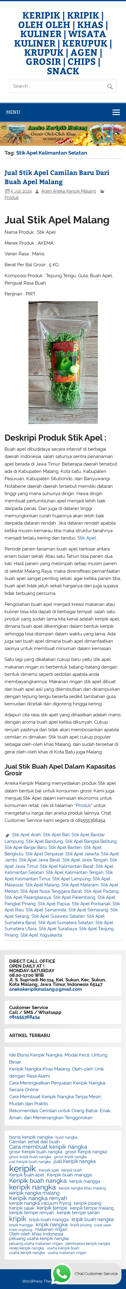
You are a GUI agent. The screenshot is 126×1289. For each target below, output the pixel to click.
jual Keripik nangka (75, 1161)
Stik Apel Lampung (71, 878)
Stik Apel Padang (101, 891)
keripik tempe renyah (31, 1212)
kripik (17, 1218)
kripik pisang (80, 1225)
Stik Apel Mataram (79, 884)
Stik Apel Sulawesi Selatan (58, 916)
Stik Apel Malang (42, 884)
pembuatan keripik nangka (87, 1243)
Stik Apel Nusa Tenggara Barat (51, 891)
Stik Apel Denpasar (44, 853)
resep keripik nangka (26, 1248)
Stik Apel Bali (56, 834)
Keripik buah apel (26, 1175)
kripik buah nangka (93, 1219)
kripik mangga (21, 1225)
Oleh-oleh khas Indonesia (36, 1234)
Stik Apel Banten (65, 847)
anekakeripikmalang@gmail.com (45, 989)
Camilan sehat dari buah (34, 1142)
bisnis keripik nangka (31, 1137)
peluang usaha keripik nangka (39, 1239)
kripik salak (102, 1225)
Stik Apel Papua (54, 903)
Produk (12, 197)
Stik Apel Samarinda (46, 909)
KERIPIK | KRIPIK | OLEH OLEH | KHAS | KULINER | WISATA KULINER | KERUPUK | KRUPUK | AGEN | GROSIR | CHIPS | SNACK (63, 42)
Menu (13, 112)
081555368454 (24, 1017)
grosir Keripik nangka (86, 1152)
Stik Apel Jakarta (82, 853)
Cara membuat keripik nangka (48, 1147)
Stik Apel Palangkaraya (28, 897)
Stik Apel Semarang (88, 909)
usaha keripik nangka (27, 1253)
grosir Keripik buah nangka (35, 1152)
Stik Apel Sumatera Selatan (65, 922)
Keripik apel (49, 1170)
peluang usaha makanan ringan (36, 1243)
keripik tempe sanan (78, 1212)
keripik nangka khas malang (82, 1188)
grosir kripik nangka (70, 1157)
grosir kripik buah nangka (30, 1157)
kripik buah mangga (49, 1220)
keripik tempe (52, 1208)
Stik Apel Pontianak (91, 903)
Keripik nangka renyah (38, 1198)
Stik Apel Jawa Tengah (85, 860)
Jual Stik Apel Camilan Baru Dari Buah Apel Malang (57, 177)
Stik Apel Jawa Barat (39, 860)
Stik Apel (86, 538)
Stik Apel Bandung (44, 841)
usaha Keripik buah (63, 1248)
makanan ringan (51, 1230)
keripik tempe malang (92, 1208)
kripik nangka (52, 1224)
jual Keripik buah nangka (30, 1162)
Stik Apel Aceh (26, 834)
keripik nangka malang (34, 1193)
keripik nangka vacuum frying (40, 1203)
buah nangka (66, 1137)
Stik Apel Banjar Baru (25, 847)
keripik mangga (84, 1181)
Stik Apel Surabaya (58, 928)
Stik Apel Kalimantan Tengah (74, 872)
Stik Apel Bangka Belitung (91, 841)
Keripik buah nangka (38, 1181)
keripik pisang (88, 1203)
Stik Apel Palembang (74, 897)
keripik (22, 1168)
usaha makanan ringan (67, 1253)
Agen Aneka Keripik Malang (68, 191)
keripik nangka (32, 1187)
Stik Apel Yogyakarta (41, 935)
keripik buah (71, 1170)
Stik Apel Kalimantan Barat (67, 866)
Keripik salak (21, 1208)
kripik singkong (20, 1229)
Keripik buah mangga (69, 1175)
